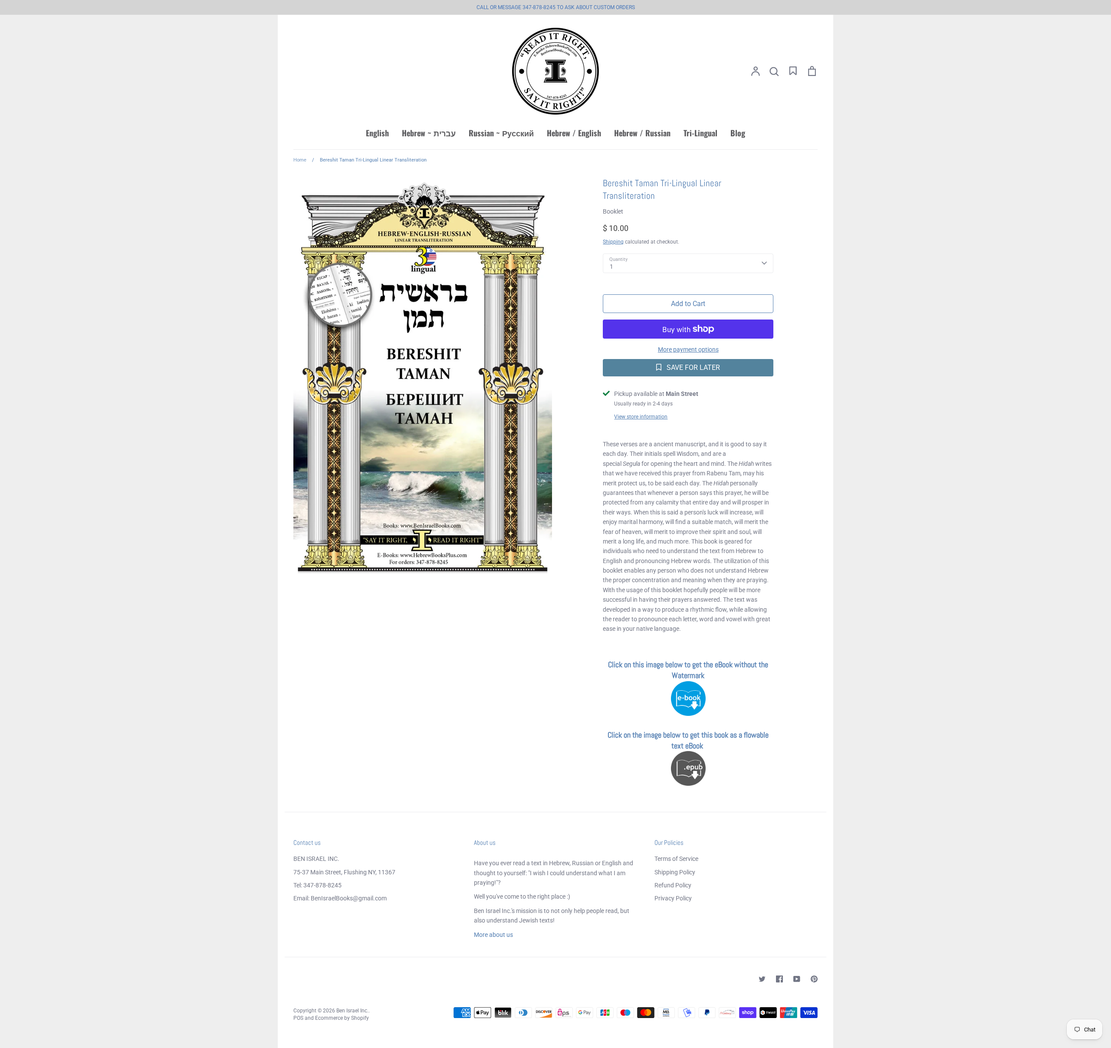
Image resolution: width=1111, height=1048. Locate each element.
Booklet (613, 211)
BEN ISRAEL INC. (316, 858)
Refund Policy (672, 885)
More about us (493, 934)
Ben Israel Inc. (352, 1011)
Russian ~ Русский (501, 132)
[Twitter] (762, 979)
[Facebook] (779, 979)
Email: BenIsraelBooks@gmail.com (340, 898)
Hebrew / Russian (642, 132)
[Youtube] (796, 979)
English (377, 132)
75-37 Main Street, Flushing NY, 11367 (344, 872)
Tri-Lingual (700, 132)
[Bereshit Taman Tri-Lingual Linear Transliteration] (688, 713)
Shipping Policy (674, 872)
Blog (737, 132)
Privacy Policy (673, 898)
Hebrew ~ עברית (429, 132)
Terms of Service (676, 858)
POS (298, 1018)
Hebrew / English (574, 132)
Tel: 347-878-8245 (317, 885)
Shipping (613, 242)
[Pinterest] (814, 979)
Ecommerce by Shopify (342, 1018)
